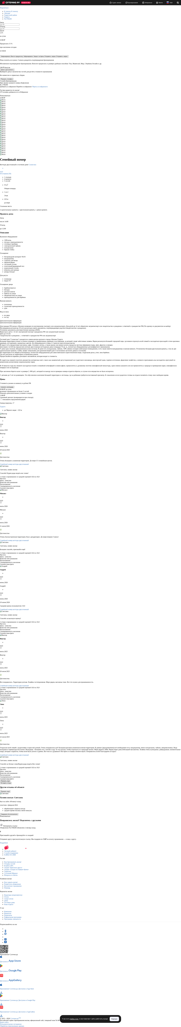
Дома (6, 901)
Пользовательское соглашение (11, 1024)
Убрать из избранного (40, 87)
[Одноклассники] (5, 931)
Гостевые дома (9, 902)
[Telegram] (5, 929)
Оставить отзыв (6, 783)
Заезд (2, 22)
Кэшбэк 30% (8, 866)
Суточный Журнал (11, 873)
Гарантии (7, 871)
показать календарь (7, 387)
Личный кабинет (10, 851)
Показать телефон (7, 79)
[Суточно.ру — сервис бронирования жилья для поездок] (11, 2)
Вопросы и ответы (10, 875)
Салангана (32, 165)
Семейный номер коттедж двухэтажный (14, 464)
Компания (7, 911)
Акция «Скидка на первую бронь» (16, 869)
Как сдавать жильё (10, 882)
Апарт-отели (8, 899)
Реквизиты (8, 915)
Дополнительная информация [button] (10, 321)
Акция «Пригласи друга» (13, 867)
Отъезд (2, 26)
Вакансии (7, 913)
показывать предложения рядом (14, 399)
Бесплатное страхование (13, 886)
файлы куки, (74, 1019)
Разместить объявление (12, 884)
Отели (6, 897)
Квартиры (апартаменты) (13, 895)
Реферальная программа (12, 917)
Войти (161, 2)
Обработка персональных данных (12, 1026)
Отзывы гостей (9, 864)
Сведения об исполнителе (9, 814)
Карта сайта (4, 1022)
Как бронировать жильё (12, 862)
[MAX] (5, 934)
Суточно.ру (15, 1018)
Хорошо (114, 1019)
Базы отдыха (8, 904)
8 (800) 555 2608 (10, 855)
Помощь (7, 888)
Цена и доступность (7, 69)
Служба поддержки (11, 853)
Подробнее (4, 843)
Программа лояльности (12, 919)
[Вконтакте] (5, 937)
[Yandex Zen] (5, 942)
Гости (2, 30)
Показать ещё (5, 781)
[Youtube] (5, 940)
